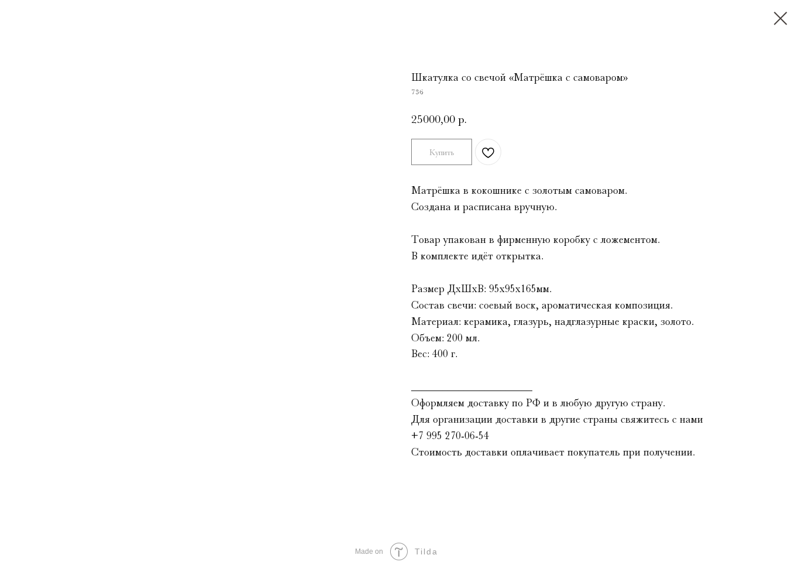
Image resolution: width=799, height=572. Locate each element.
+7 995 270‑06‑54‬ (450, 435)
